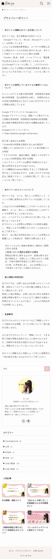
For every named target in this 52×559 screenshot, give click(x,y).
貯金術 (10, 452)
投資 (9, 458)
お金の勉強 (12, 463)
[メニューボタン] (48, 3)
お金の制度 (11, 469)
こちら (36, 72)
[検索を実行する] (47, 368)
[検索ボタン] (41, 3)
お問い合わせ (38, 551)
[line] (28, 421)
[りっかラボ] (8, 3)
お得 (9, 447)
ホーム (11, 551)
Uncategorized (13, 441)
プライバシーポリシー (23, 551)
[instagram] (23, 421)
